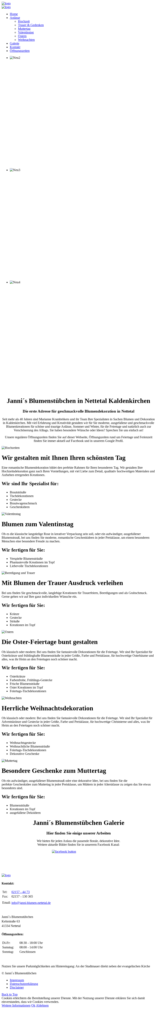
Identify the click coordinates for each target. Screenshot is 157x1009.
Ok (33, 1005)
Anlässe (15, 17)
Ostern (22, 36)
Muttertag (24, 28)
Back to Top (10, 994)
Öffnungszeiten (20, 50)
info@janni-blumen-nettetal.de (31, 902)
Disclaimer (17, 987)
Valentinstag (26, 32)
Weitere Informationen (16, 1005)
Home (14, 14)
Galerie (14, 43)
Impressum (17, 980)
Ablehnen (42, 1005)
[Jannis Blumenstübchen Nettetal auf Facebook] (78, 860)
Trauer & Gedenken (31, 25)
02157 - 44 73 (20, 892)
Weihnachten (26, 39)
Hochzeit (24, 21)
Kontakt (15, 47)
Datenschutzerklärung (24, 984)
